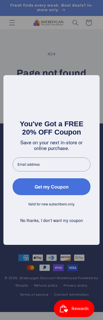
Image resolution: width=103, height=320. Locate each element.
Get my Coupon (52, 186)
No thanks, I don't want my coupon (51, 220)
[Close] (93, 82)
